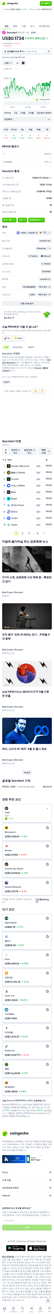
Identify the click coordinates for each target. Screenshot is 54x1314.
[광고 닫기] (47, 808)
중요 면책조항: (8, 1256)
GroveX (38, 368)
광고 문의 (8, 317)
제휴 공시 (6, 445)
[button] (45, 241)
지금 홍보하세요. (42, 899)
